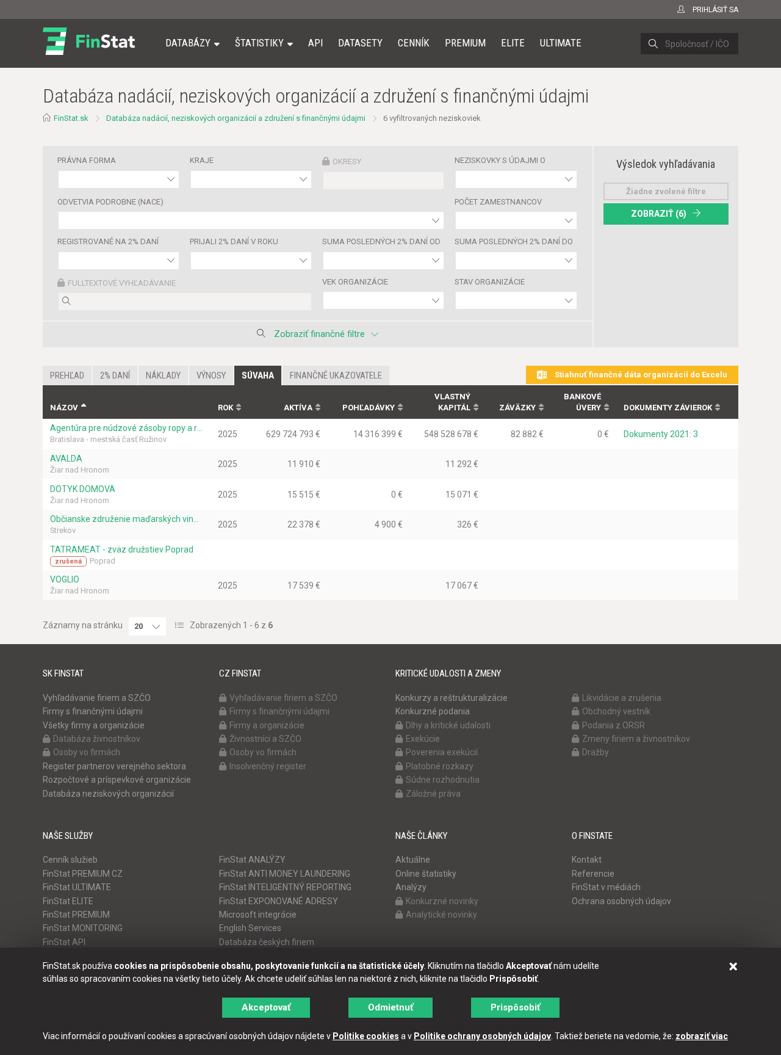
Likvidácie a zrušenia (621, 698)
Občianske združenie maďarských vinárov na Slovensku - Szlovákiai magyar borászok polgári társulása (126, 519)
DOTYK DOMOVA (82, 489)
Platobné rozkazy (439, 766)
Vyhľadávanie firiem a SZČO (97, 698)
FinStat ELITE (68, 901)
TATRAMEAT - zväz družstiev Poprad (121, 549)
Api (315, 43)
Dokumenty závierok (668, 407)
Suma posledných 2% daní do (514, 241)
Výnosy (211, 375)
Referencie (593, 874)
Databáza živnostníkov (96, 739)
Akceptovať (266, 1007)
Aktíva (298, 407)
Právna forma (86, 160)
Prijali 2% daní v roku (234, 241)
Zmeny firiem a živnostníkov (636, 739)
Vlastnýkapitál (452, 402)
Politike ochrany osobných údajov (482, 1036)
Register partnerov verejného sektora (114, 766)
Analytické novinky (441, 914)
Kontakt (587, 860)
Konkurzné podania (432, 711)
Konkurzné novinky (442, 901)
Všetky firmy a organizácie (94, 725)
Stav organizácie (490, 281)
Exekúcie (423, 739)
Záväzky (517, 407)
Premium (465, 43)
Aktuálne (412, 860)
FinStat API (64, 942)
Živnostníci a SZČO (265, 739)
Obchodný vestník (616, 711)
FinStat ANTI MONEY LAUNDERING (284, 874)
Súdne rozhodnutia (443, 780)
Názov (64, 407)
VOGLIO (64, 579)
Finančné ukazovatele (336, 375)
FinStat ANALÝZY (252, 860)
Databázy (188, 43)
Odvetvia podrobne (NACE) (110, 201)
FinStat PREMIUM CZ (83, 874)
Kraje (202, 160)
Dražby (595, 752)
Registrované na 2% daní (108, 241)
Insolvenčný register (267, 766)
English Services (250, 928)
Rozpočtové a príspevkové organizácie (117, 780)
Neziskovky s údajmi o (500, 160)
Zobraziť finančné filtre (319, 333)
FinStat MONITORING (83, 928)
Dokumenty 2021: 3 (661, 434)
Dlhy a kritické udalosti (448, 725)
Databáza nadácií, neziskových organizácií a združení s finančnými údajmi (235, 118)
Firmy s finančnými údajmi (93, 711)
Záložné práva (433, 794)
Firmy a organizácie (266, 725)
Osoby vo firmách (86, 752)
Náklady (163, 375)
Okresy (347, 161)
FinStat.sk (71, 118)
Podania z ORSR (613, 725)
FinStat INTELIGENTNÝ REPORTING (285, 887)
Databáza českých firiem (266, 942)
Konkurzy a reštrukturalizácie (451, 698)
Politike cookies (366, 1036)
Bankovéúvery (582, 402)
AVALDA (66, 458)
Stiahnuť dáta (640, 374)
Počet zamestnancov (498, 201)
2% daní (115, 375)
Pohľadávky (368, 407)
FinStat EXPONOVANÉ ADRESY (278, 901)
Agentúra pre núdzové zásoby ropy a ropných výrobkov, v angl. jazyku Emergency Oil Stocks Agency (126, 428)
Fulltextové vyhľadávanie (122, 283)
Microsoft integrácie (258, 914)
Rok (225, 407)
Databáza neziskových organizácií (108, 794)
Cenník (414, 43)
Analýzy (410, 887)
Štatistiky (259, 43)
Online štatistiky (425, 874)
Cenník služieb (70, 860)
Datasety (360, 43)
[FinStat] (89, 51)
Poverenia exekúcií (442, 752)
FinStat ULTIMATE (77, 887)
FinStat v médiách (606, 887)
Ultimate (560, 43)
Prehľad (67, 375)
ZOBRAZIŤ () (658, 214)
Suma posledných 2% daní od (381, 241)
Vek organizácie (355, 281)
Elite (513, 43)
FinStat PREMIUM (76, 914)
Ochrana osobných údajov (621, 901)
